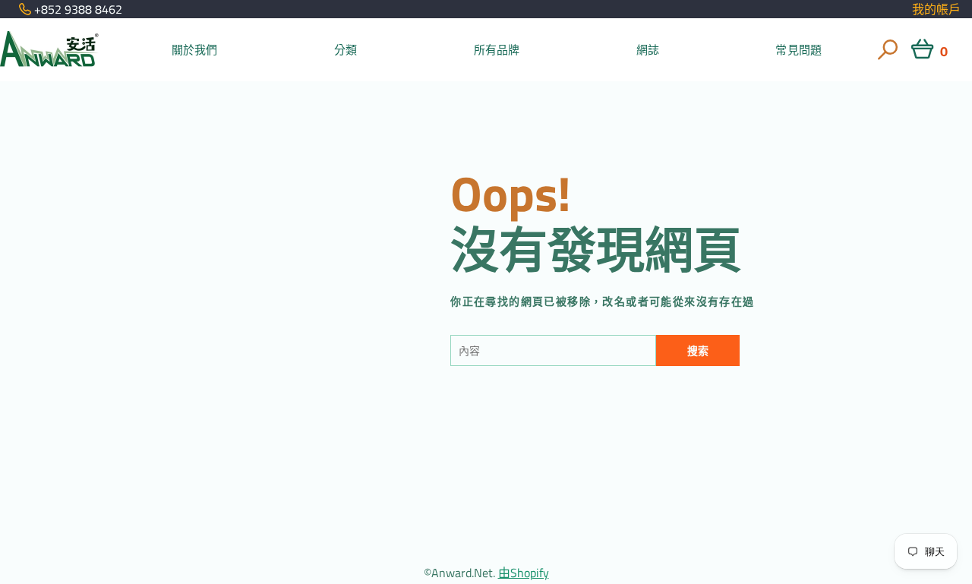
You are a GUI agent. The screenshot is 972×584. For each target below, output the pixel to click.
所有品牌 (497, 49)
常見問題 (798, 49)
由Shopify (523, 572)
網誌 (647, 49)
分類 (345, 49)
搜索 (697, 351)
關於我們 (195, 49)
